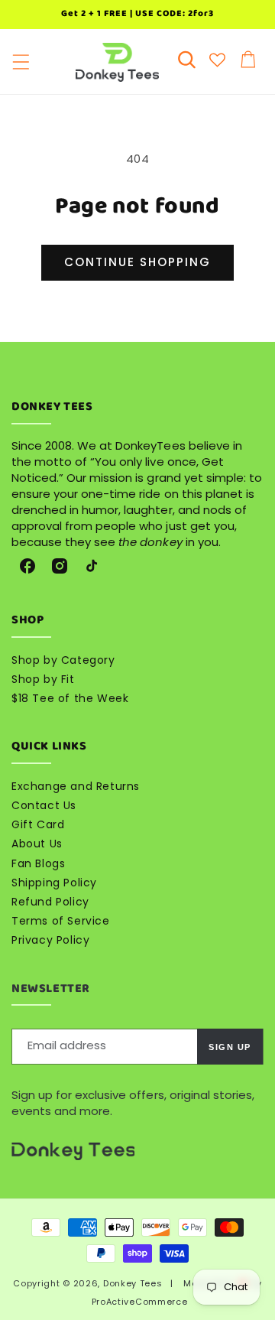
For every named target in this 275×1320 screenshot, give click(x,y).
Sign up (230, 1047)
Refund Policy (50, 901)
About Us (37, 843)
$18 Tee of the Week (69, 698)
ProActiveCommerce (140, 1302)
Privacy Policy (50, 940)
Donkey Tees (133, 1283)
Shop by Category (63, 660)
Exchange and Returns (75, 786)
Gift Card (37, 824)
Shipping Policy (54, 882)
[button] (21, 62)
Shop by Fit (43, 679)
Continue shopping (137, 262)
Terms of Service (60, 920)
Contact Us (43, 805)
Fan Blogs (38, 863)
